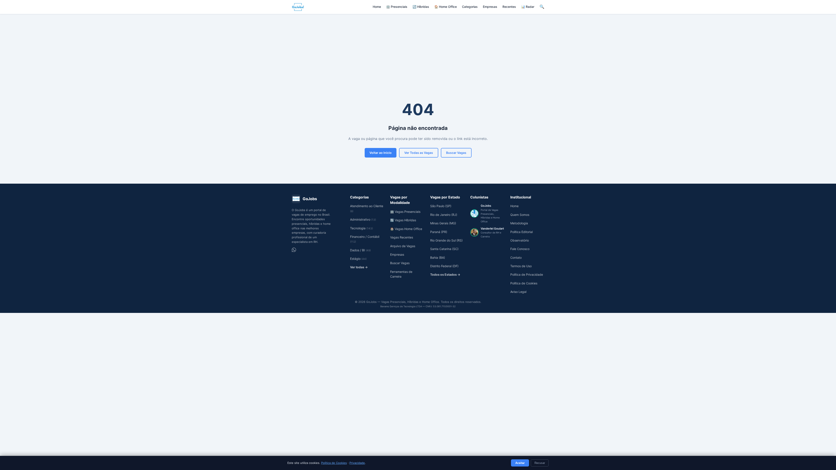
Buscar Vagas (456, 152)
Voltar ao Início (380, 152)
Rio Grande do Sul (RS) (446, 240)
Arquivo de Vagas (402, 246)
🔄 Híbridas (421, 6)
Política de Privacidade (526, 274)
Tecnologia (361, 228)
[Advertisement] (418, 46)
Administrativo (363, 219)
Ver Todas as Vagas (418, 152)
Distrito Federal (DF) (444, 266)
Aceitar (520, 463)
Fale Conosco (519, 249)
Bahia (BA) (437, 257)
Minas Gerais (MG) (443, 223)
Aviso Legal (518, 292)
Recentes (509, 6)
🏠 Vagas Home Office (406, 229)
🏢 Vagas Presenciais (405, 211)
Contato (516, 257)
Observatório (519, 240)
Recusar (539, 463)
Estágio (358, 258)
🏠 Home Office (445, 6)
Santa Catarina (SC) (444, 249)
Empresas (490, 6)
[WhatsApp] (294, 250)
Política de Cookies (334, 463)
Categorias (470, 6)
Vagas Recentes (401, 237)
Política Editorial (521, 232)
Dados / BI (360, 250)
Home (377, 6)
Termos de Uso (521, 266)
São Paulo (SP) (440, 206)
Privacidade (357, 463)
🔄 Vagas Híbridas (403, 220)
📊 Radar (527, 6)
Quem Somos (519, 215)
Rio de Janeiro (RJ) (443, 215)
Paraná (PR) (438, 232)
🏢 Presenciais (396, 6)
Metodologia (519, 223)
